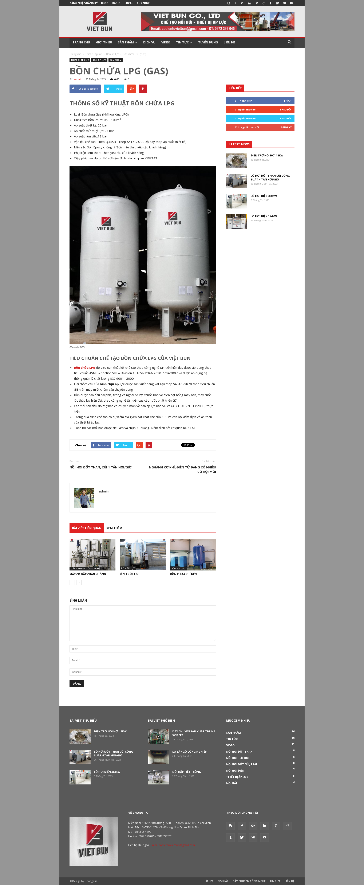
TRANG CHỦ (81, 42)
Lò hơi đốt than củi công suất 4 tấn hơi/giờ (270, 177)
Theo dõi (286, 109)
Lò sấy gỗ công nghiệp (189, 751)
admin (78, 79)
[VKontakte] (284, 3)
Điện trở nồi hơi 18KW (267, 155)
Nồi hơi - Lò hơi (237, 758)
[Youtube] (291, 3)
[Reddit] (263, 3)
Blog (104, 3)
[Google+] (243, 3)
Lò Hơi (209, 881)
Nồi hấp (232, 783)
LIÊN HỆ (229, 42)
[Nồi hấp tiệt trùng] (158, 777)
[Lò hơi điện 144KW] (236, 221)
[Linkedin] (249, 3)
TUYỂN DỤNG (208, 42)
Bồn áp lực (112, 54)
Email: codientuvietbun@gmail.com (173, 845)
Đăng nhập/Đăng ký (84, 3)
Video (230, 745)
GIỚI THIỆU (104, 42)
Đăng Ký (286, 127)
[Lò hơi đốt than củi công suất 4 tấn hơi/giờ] (236, 181)
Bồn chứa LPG (84, 367)
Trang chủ (75, 54)
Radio (116, 3)
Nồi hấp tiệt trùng (186, 772)
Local (128, 3)
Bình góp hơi (129, 574)
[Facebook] (236, 3)
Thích (288, 100)
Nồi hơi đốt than (239, 751)
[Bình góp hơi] (143, 554)
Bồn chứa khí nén (183, 574)
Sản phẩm (115, 60)
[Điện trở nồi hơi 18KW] (236, 160)
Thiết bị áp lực (93, 54)
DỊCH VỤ (149, 42)
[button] (289, 42)
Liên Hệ (289, 881)
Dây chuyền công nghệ (85, 568)
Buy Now (143, 3)
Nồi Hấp (223, 881)
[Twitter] (277, 3)
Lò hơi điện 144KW (264, 216)
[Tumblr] (270, 3)
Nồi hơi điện (235, 770)
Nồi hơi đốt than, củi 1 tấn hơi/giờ (100, 467)
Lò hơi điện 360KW (264, 196)
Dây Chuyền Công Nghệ (249, 881)
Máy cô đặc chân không (88, 574)
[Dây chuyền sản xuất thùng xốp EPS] (158, 736)
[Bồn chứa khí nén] (193, 554)
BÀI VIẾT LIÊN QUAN (86, 528)
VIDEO (165, 42)
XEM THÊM (114, 528)
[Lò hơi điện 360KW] (236, 201)
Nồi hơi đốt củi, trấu (242, 764)
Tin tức (232, 739)
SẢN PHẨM (126, 42)
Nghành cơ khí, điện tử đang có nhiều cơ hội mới (182, 469)
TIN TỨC (182, 42)
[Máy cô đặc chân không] (92, 554)
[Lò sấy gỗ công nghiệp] (158, 757)
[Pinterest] (256, 3)
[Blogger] (229, 3)
